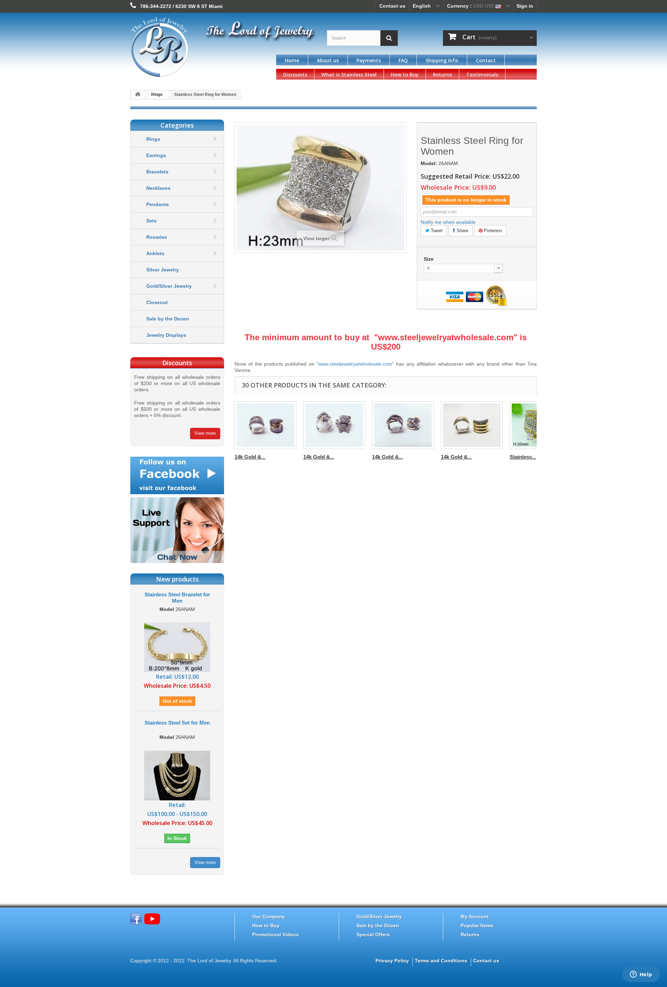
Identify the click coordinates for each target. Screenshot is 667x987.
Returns (442, 74)
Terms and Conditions (441, 960)
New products (177, 579)
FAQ (403, 60)
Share (461, 230)
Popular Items (477, 925)
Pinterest (492, 230)
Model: (429, 163)
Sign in (525, 6)
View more (205, 433)
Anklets (155, 253)
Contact (486, 60)
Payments (368, 60)
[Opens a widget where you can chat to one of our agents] (641, 975)
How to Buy (405, 74)
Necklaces (158, 188)
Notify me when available (448, 222)
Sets (151, 220)
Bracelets (157, 171)
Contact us (392, 6)
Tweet (436, 230)
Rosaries (156, 237)
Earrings (156, 155)
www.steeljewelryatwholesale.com (445, 337)
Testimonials (482, 74)
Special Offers (373, 934)
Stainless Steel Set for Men (177, 723)
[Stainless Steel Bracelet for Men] (177, 647)
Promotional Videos (275, 934)
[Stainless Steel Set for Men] (177, 775)
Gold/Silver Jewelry (169, 286)
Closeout (157, 302)
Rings (153, 139)
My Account (475, 916)
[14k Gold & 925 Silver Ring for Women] (265, 425)
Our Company (268, 916)
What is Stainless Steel (349, 74)
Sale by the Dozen (167, 318)
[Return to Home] (137, 94)
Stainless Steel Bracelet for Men (177, 598)
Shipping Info (442, 60)
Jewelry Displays (166, 335)
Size (429, 259)
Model (166, 609)
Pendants (157, 204)
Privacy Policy (392, 960)
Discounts (295, 74)
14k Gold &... (249, 457)
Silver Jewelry (162, 269)
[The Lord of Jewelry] (194, 47)
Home (292, 60)
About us (328, 60)
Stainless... (523, 457)
